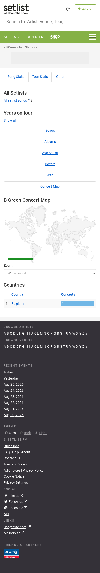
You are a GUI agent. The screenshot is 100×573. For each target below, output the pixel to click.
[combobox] (50, 21)
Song (16, 77)
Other (60, 77)
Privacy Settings (16, 482)
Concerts (68, 294)
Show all (10, 120)
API (6, 514)
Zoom (8, 265)
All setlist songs (15, 100)
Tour (40, 77)
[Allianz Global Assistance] (11, 553)
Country (17, 294)
